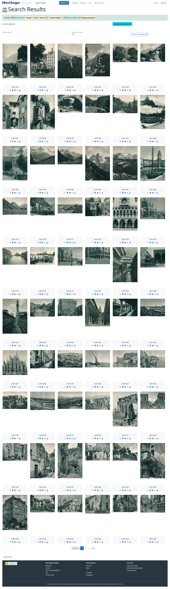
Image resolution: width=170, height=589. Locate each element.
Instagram (89, 575)
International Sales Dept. (135, 568)
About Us (89, 565)
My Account (99, 3)
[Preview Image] (10, 90)
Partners (83, 3)
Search (63, 3)
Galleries (75, 3)
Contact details (131, 570)
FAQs (88, 568)
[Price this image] (17, 90)
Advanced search (120, 24)
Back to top (8, 557)
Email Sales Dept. (132, 565)
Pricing (48, 568)
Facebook (89, 572)
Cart (89, 3)
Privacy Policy (50, 575)
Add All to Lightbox (139, 34)
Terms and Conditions (53, 570)
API (47, 572)
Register (164, 3)
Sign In (156, 3)
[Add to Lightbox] (12, 90)
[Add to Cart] (15, 90)
